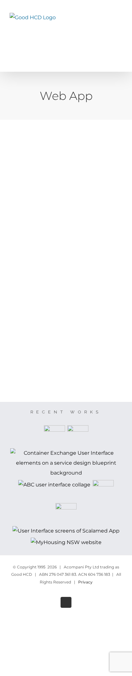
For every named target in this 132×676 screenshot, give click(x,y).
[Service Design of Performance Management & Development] (54, 435)
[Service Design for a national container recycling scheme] (66, 463)
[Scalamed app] (66, 531)
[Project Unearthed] (103, 490)
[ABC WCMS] (54, 485)
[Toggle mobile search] (108, 25)
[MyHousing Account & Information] (66, 543)
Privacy (85, 582)
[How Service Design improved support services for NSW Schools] (78, 435)
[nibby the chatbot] (66, 513)
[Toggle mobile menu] (119, 25)
